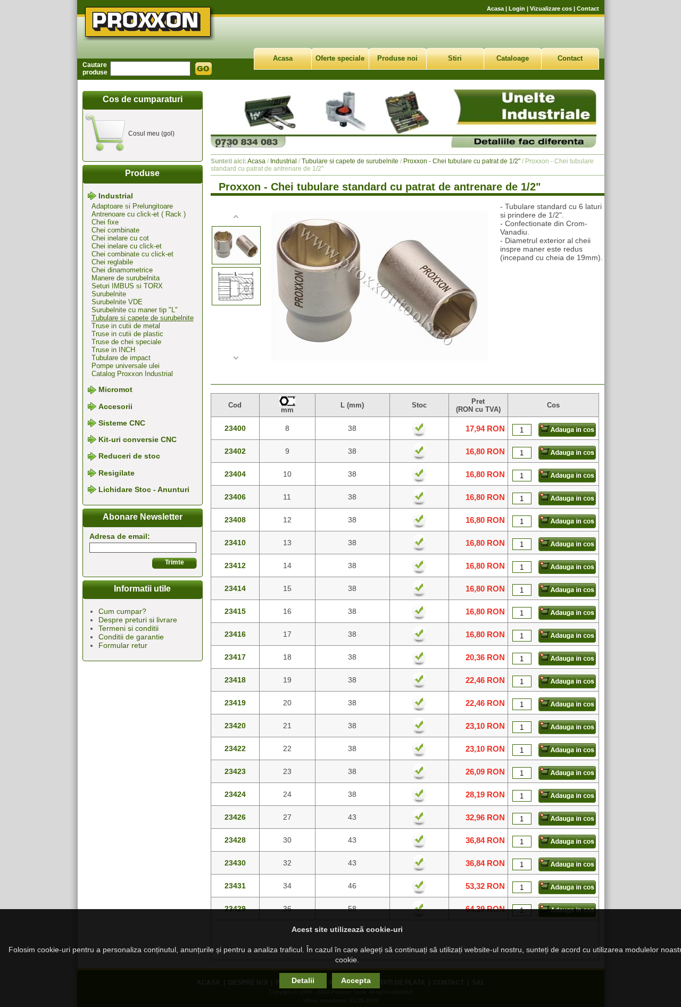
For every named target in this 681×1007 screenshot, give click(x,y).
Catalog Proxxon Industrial (132, 374)
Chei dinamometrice (122, 270)
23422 (235, 748)
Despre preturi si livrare (137, 619)
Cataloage (512, 58)
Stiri (455, 58)
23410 (235, 542)
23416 (235, 634)
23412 (235, 565)
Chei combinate (115, 230)
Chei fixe (105, 222)
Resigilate (116, 473)
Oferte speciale (339, 58)
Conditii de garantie (131, 637)
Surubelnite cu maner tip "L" (135, 310)
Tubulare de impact (121, 358)
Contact (588, 8)
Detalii (303, 980)
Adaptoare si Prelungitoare (132, 206)
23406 (235, 497)
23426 (235, 817)
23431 (235, 885)
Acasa (495, 8)
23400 (235, 428)
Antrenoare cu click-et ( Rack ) (139, 214)
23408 (235, 519)
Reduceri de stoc (129, 456)
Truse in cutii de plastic (127, 334)
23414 (235, 588)
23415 (235, 611)
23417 (235, 657)
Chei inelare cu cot (120, 238)
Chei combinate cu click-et (132, 254)
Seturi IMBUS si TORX (127, 286)
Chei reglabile (112, 262)
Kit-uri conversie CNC (137, 439)
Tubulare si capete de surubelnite (143, 318)
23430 (235, 863)
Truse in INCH (113, 350)
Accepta (356, 980)
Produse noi (397, 58)
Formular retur (122, 645)
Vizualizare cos (551, 8)
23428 (235, 840)
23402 (235, 451)
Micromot (115, 390)
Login (517, 8)
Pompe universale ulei (126, 366)
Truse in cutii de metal (126, 326)
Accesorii (115, 406)
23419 (235, 702)
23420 (235, 725)
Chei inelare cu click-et (127, 246)
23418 (235, 680)
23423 (235, 771)
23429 (235, 908)
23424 (235, 794)
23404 (235, 474)
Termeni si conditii (128, 628)
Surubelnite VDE (117, 302)
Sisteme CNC (121, 423)
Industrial (115, 196)
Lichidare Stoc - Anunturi (143, 489)
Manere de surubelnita (126, 278)
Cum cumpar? (122, 611)
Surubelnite (109, 294)
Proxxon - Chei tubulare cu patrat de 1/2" (461, 161)
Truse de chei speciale (126, 342)
